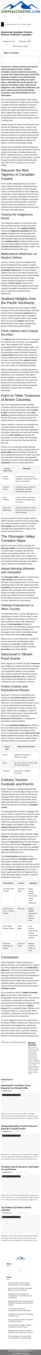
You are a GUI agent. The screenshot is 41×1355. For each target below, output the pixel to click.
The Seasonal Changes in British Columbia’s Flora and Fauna (19, 1326)
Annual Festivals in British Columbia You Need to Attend (20, 1320)
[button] (20, 17)
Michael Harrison (7, 1090)
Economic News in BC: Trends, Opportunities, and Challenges (19, 1284)
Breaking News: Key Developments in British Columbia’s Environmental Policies (20, 1303)
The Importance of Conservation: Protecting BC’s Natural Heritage (20, 1337)
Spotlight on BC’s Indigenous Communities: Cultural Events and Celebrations (20, 1295)
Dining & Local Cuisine (11, 1095)
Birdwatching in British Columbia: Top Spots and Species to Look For (20, 1331)
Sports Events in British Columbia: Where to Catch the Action (20, 1289)
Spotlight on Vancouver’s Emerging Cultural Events (20, 1315)
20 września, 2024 (21, 1090)
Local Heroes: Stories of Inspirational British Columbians (19, 1309)
